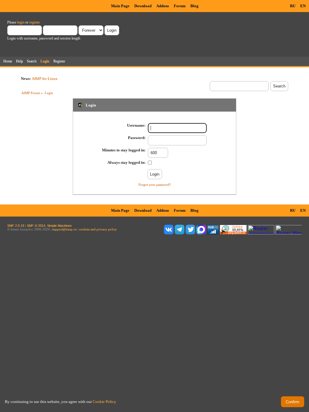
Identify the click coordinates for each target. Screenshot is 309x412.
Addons (162, 6)
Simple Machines (59, 225)
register (34, 22)
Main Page (120, 6)
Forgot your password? (155, 184)
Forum (180, 6)
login (20, 22)
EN (303, 6)
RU (292, 6)
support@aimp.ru (64, 229)
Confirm (292, 402)
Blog (194, 6)
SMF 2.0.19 (15, 225)
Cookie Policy (104, 401)
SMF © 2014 (36, 225)
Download (142, 6)
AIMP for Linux (45, 78)
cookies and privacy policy (98, 229)
